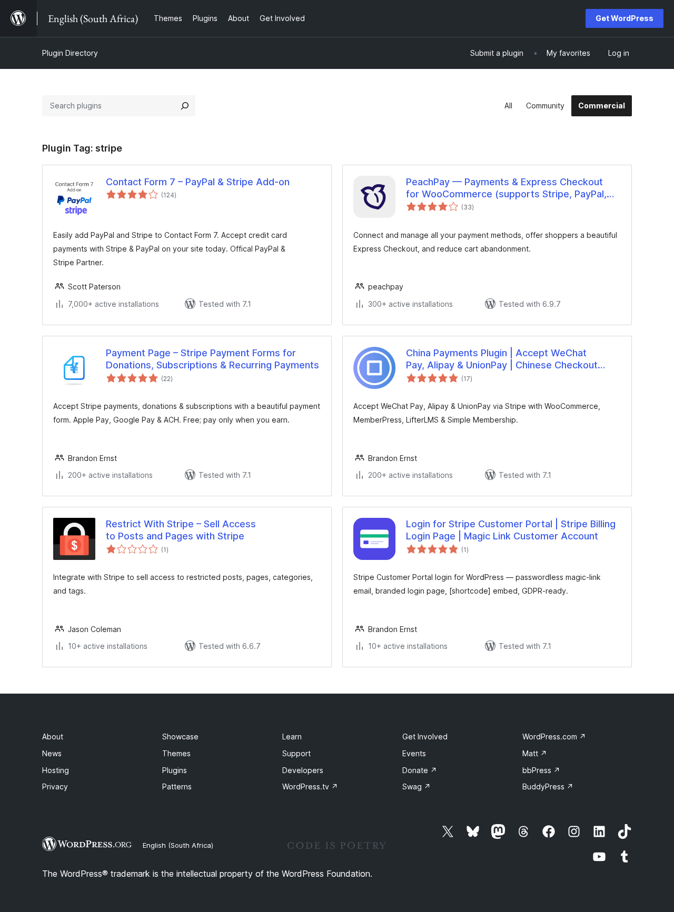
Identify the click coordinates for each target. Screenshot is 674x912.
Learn (292, 736)
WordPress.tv (310, 786)
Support (296, 753)
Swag (416, 786)
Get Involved (425, 736)
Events (414, 753)
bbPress (541, 770)
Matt (534, 753)
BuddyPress (547, 786)
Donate (419, 770)
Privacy (55, 786)
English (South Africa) (178, 845)
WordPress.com (554, 736)
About (52, 736)
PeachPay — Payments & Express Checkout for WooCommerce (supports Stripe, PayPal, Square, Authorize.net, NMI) (506, 188)
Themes (176, 753)
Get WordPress (624, 18)
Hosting (55, 770)
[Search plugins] (184, 105)
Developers (302, 770)
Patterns (177, 786)
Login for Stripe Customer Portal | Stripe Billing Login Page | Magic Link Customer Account (511, 530)
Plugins (174, 770)
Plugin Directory (70, 52)
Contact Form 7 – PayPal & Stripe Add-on (198, 181)
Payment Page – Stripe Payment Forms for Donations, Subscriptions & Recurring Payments (212, 358)
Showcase (180, 736)
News (52, 753)
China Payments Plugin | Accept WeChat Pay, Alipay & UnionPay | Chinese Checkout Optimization (502, 359)
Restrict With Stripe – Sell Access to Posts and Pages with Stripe (181, 530)
